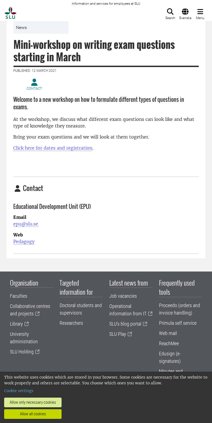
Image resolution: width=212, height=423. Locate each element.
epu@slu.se (25, 224)
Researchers (71, 323)
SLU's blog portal (125, 324)
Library (16, 324)
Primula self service (178, 323)
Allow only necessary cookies (33, 402)
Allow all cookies (33, 413)
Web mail (168, 333)
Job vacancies (123, 296)
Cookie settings (18, 390)
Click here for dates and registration (52, 148)
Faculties (18, 296)
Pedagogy (24, 241)
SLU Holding (22, 352)
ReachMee (169, 343)
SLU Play (117, 334)
